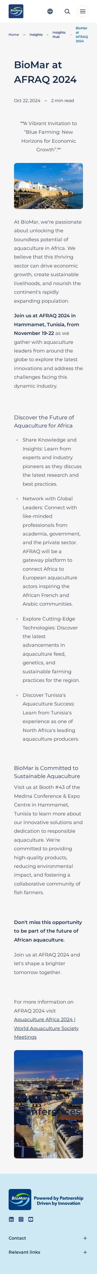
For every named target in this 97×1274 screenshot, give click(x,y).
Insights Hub (59, 34)
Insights (36, 34)
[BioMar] (16, 11)
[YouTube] (30, 1219)
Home (14, 34)
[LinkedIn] (11, 1219)
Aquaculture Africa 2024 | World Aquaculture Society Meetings (46, 1028)
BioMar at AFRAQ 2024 (82, 34)
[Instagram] (21, 1219)
